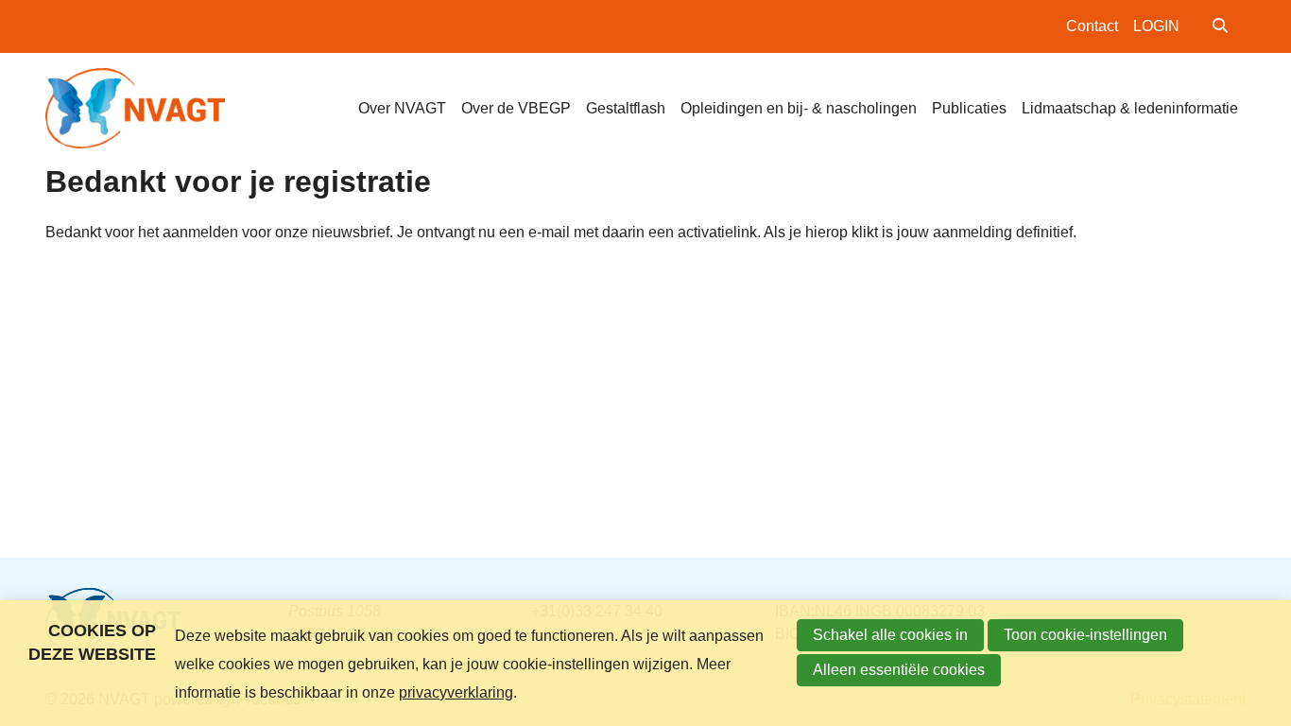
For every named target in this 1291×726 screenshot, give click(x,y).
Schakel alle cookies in (890, 635)
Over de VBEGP (516, 108)
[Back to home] (135, 108)
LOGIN (1156, 26)
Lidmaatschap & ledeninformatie (1130, 108)
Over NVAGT (402, 108)
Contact (1092, 26)
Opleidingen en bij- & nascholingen (798, 108)
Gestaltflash (625, 108)
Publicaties (969, 108)
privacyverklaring (456, 692)
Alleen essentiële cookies (899, 670)
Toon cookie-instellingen (1085, 635)
